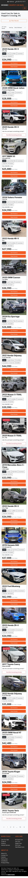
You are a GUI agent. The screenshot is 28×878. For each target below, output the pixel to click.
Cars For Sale (5, 839)
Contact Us (4, 855)
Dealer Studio (11, 874)
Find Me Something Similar (14, 135)
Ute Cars (17, 841)
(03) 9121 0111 (21, 1)
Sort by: (11, 27)
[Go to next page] (24, 827)
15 (20, 827)
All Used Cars (19, 839)
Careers (3, 857)
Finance (3, 843)
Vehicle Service (5, 845)
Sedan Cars (18, 843)
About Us (4, 853)
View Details (14, 67)
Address (11, 1)
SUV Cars (18, 845)
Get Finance (14, 63)
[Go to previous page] (4, 827)
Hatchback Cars (19, 847)
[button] (25, 8)
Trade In (3, 841)
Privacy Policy (5, 862)
